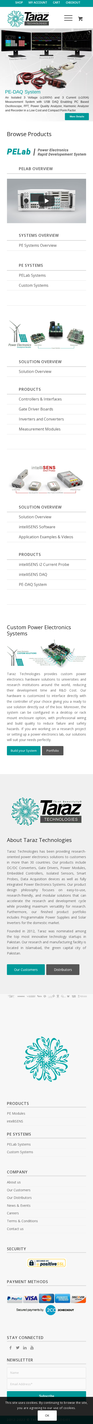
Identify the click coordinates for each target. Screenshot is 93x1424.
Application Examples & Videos (46, 536)
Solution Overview (35, 371)
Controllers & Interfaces (40, 399)
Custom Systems (33, 285)
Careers (13, 1213)
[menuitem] (19, 2)
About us (14, 1182)
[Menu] (65, 18)
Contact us (15, 1228)
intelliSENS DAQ (33, 574)
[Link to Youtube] (32, 1347)
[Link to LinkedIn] (24, 1347)
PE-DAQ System (33, 584)
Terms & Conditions (22, 1221)
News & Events (19, 1205)
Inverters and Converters (41, 419)
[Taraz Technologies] (38, 18)
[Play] (46, 201)
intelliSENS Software (37, 526)
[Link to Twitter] (17, 1347)
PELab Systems (32, 275)
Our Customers (19, 1190)
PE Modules (16, 1113)
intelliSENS (15, 1121)
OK (47, 1416)
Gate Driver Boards (36, 409)
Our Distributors (19, 1197)
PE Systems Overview (38, 245)
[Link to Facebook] (10, 1347)
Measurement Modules (40, 429)
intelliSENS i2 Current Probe (44, 564)
